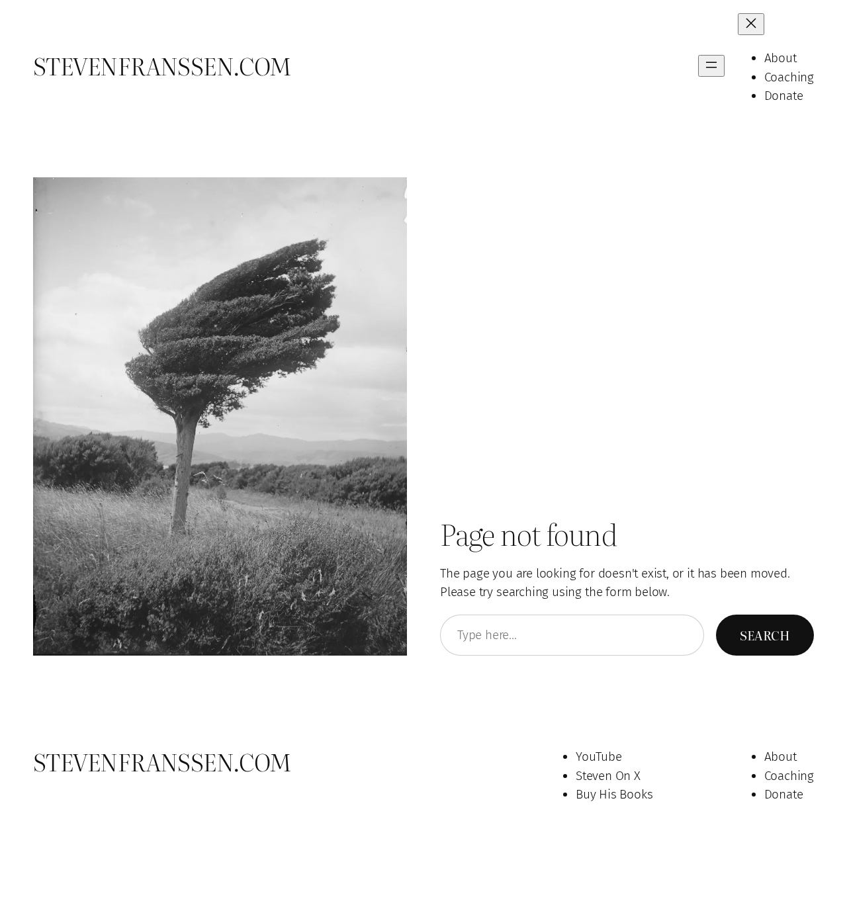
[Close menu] (751, 24)
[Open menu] (711, 66)
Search (765, 635)
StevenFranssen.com (162, 65)
